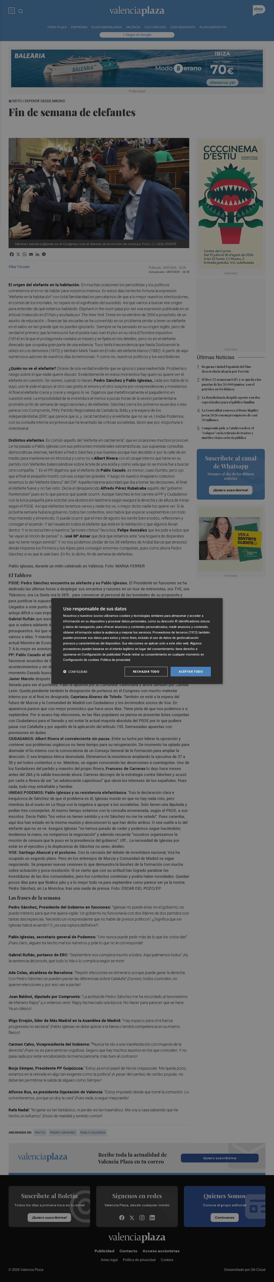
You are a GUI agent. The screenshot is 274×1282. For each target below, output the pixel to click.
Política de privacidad (115, 660)
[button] (75, 671)
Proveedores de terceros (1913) (175, 632)
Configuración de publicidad (101, 654)
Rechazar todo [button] (146, 671)
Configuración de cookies (81, 660)
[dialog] (137, 641)
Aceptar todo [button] (191, 671)
